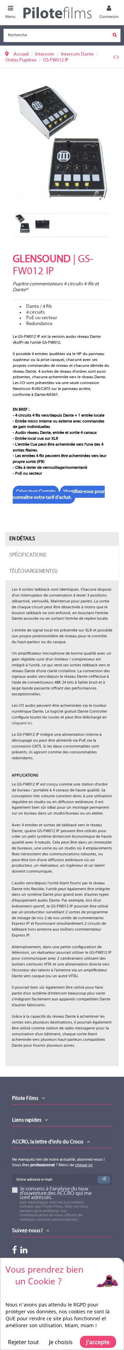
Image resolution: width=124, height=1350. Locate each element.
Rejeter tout (23, 1342)
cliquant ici (22, 723)
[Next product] (118, 57)
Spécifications (27, 555)
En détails (22, 539)
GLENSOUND (42, 259)
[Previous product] (115, 57)
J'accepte (98, 1342)
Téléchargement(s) (33, 571)
